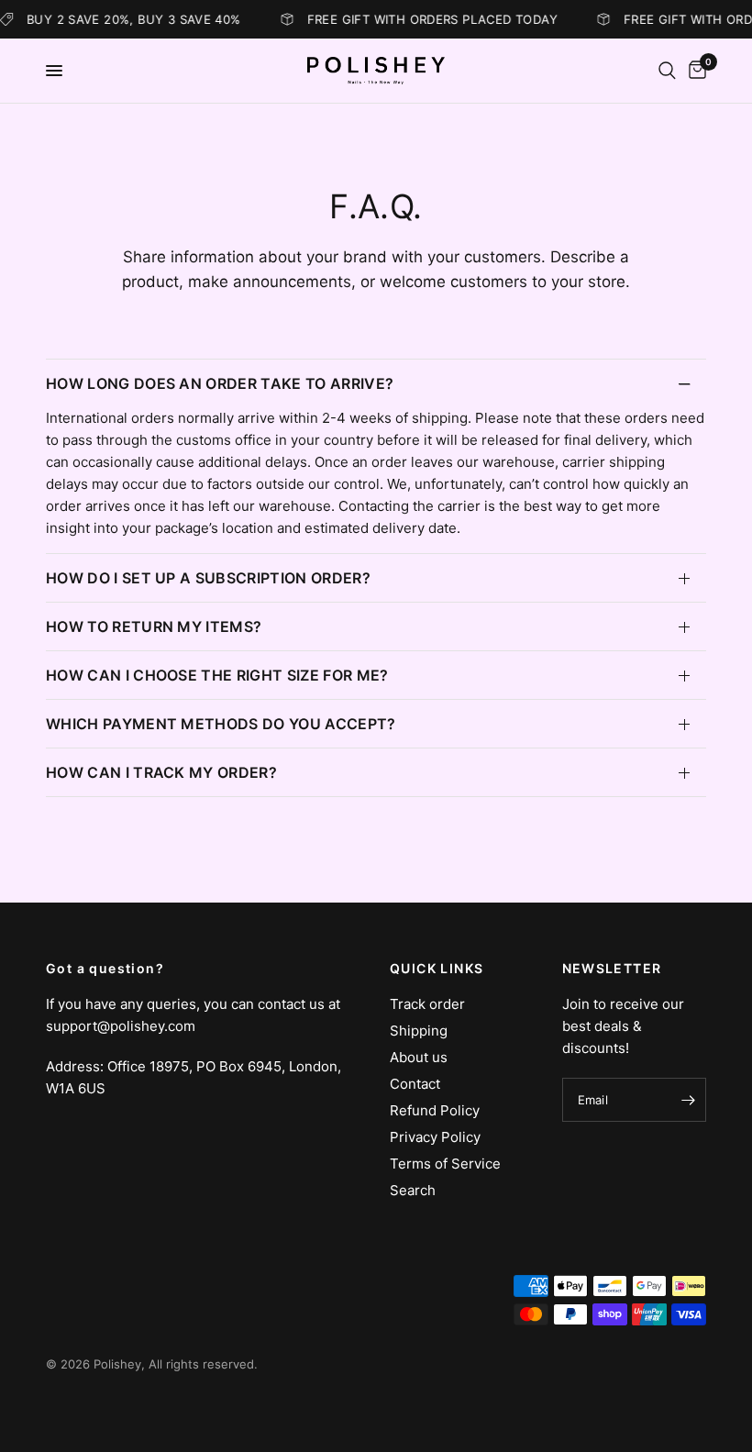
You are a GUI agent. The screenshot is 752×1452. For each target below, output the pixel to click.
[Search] (667, 71)
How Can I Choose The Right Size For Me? (217, 675)
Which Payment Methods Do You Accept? (221, 724)
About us (419, 1057)
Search (413, 1190)
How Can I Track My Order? (161, 772)
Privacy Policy (435, 1137)
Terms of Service (445, 1163)
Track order (427, 1004)
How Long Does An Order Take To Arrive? (219, 383)
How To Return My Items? (153, 626)
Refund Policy (435, 1110)
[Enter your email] (687, 1100)
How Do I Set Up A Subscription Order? (208, 578)
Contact (415, 1083)
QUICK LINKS (436, 968)
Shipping (419, 1030)
